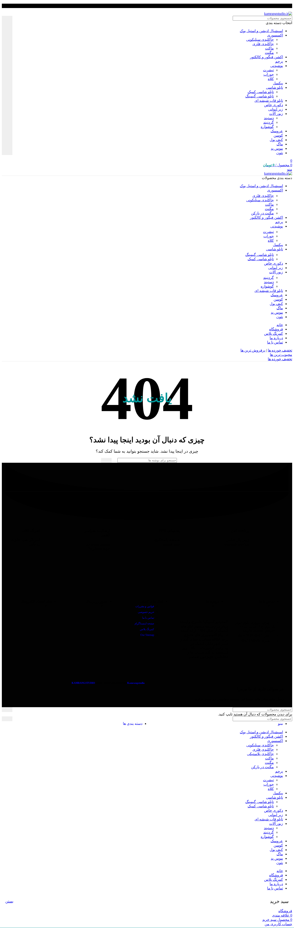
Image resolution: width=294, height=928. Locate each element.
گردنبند (268, 122)
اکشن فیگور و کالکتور (266, 57)
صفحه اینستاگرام (144, 623)
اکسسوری (275, 35)
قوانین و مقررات (144, 606)
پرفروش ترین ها (252, 350)
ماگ (280, 144)
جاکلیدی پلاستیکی (260, 754)
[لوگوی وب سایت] (278, 14)
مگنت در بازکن (262, 213)
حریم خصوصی (146, 612)
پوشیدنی (276, 66)
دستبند (269, 118)
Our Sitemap (147, 635)
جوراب (268, 74)
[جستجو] (7, 85)
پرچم (279, 61)
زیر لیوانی (275, 109)
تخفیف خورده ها (280, 350)
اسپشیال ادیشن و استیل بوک (261, 31)
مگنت (269, 53)
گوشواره (267, 127)
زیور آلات (276, 114)
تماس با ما (148, 617)
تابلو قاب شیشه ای (268, 100)
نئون (279, 153)
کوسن (278, 135)
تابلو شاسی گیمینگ (259, 96)
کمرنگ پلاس (147, 629)
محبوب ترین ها (281, 355)
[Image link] (240, 588)
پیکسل (278, 83)
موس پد (277, 148)
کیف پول (276, 140)
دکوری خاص (273, 105)
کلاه (271, 79)
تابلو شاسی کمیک (261, 92)
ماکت (269, 48)
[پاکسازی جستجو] (15, 85)
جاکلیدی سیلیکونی (260, 40)
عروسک (277, 131)
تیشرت (268, 70)
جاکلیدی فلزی (263, 44)
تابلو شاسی (274, 87)
